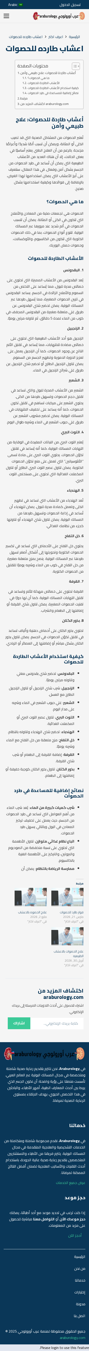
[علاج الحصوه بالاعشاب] (31, 897)
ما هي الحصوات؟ (39, 78)
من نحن (79, 1268)
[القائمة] (6, 16)
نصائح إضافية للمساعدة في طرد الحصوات (53, 93)
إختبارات (79, 1292)
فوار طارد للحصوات (72, 912)
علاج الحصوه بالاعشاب (32, 912)
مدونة (80, 1303)
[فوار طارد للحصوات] (67, 897)
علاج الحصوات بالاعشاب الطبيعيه (69, 953)
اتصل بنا (79, 1315)
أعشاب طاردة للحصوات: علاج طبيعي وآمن (48, 72)
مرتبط (24, 98)
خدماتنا (80, 1280)
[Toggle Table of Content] (73, 66)
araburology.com (72, 1337)
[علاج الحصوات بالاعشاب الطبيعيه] (67, 936)
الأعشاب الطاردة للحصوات (44, 83)
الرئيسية (79, 1256)
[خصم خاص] (59, 16)
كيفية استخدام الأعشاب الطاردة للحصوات (53, 88)
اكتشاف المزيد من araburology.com (44, 103)
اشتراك (19, 1023)
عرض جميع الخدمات (70, 1182)
